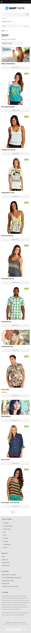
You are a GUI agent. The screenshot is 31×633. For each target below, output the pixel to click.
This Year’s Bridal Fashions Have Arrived (11, 577)
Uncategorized (6, 544)
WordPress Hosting (20, 624)
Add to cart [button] (15, 67)
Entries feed (5, 559)
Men (4, 532)
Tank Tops (5, 541)
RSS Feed (26, 624)
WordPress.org (5, 565)
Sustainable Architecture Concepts (10, 586)
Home (2, 30)
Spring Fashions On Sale (8, 580)
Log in (3, 556)
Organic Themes (13, 624)
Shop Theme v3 (5, 624)
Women (5, 547)
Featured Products (7, 526)
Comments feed (6, 562)
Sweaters (5, 538)
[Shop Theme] (15, 8)
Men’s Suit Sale (5, 583)
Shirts (4, 535)
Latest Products (7, 529)
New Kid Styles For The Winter (9, 574)
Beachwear (6, 523)
